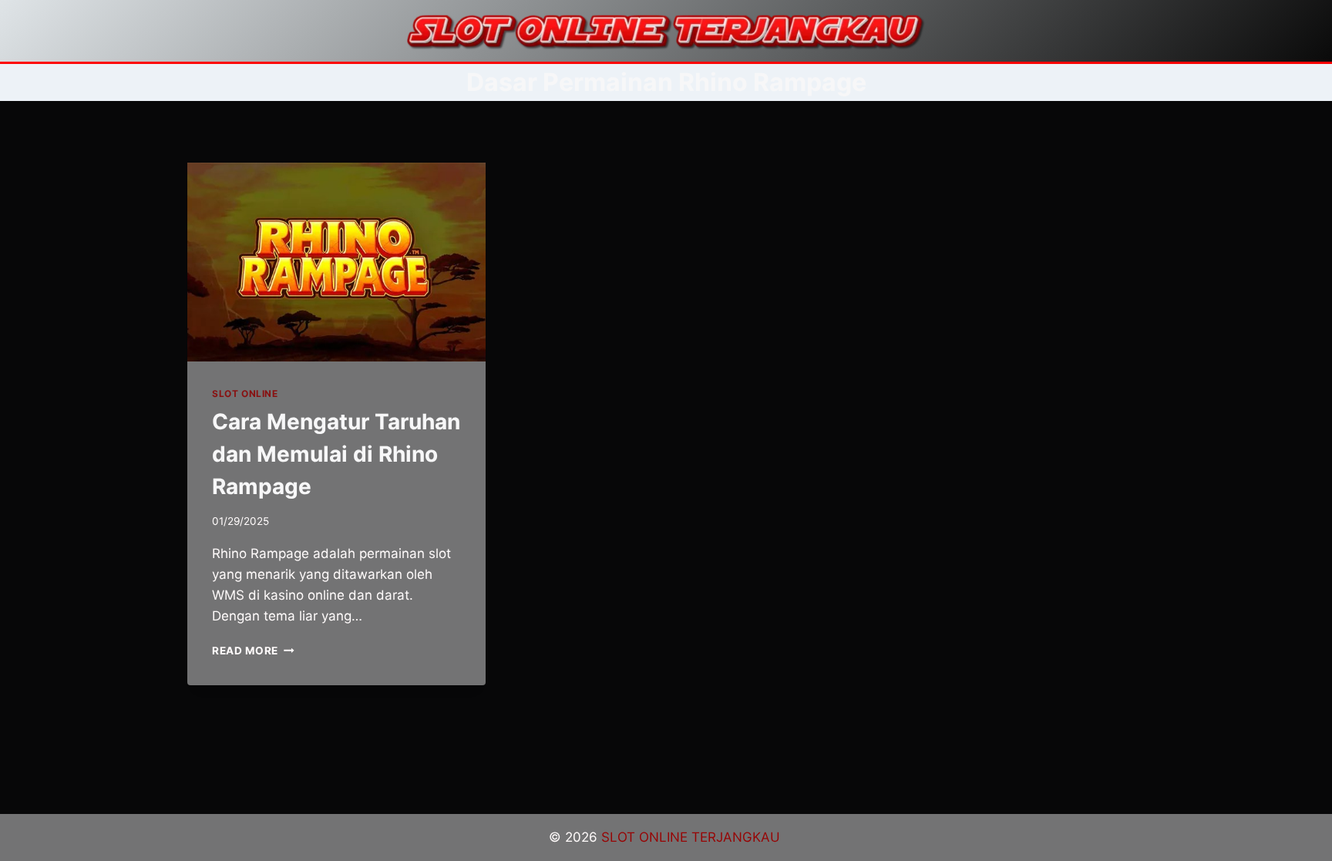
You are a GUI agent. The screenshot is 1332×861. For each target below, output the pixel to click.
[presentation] (336, 262)
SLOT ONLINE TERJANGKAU (692, 837)
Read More (253, 650)
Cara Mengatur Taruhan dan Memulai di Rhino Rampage (336, 454)
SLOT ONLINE (245, 393)
